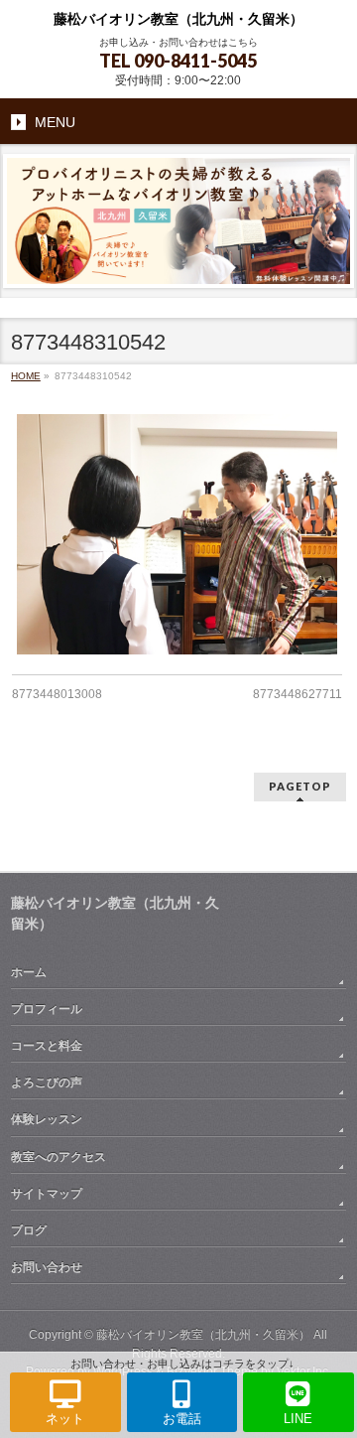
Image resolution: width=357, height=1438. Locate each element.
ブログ (29, 1230)
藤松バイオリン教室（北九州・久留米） (178, 19)
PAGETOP (300, 786)
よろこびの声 (46, 1082)
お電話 (182, 1418)
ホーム (29, 972)
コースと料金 (46, 1046)
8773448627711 (297, 694)
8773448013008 (57, 694)
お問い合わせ (46, 1267)
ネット (65, 1418)
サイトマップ (46, 1194)
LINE (298, 1418)
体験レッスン (46, 1119)
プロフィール (46, 1009)
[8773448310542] (177, 534)
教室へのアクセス (58, 1157)
